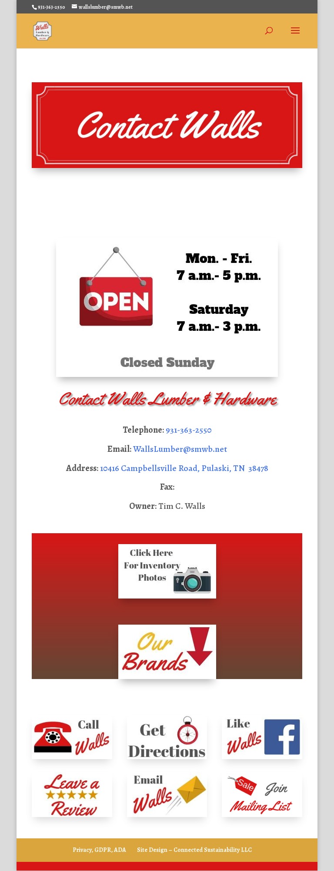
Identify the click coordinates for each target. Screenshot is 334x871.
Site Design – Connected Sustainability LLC (194, 850)
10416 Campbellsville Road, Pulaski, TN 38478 (184, 468)
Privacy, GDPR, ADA (99, 850)
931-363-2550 (189, 430)
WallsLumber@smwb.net (180, 449)
